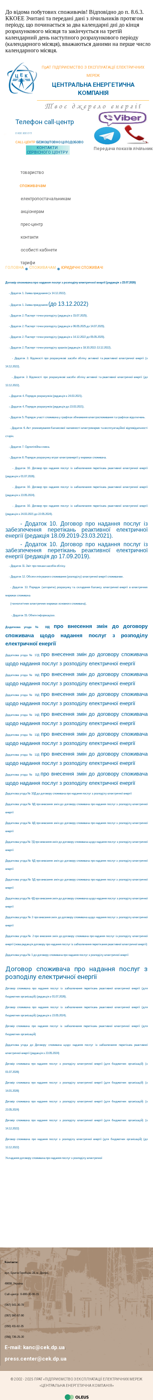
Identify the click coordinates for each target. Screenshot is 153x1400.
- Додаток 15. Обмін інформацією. (33, 615)
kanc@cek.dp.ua (44, 1347)
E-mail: (14, 1347)
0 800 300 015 (23, 133)
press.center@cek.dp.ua (36, 1359)
